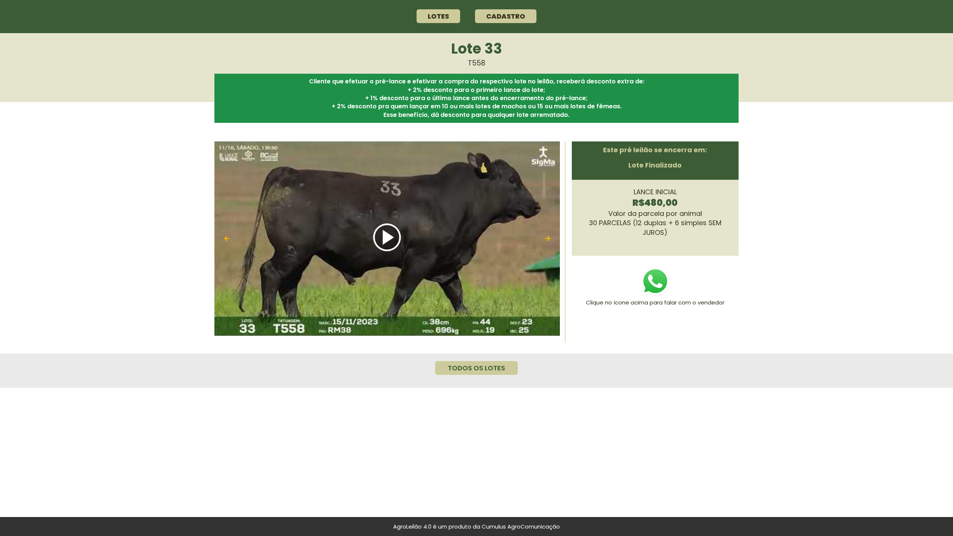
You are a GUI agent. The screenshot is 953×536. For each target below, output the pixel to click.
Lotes (438, 16)
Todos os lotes (476, 368)
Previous (227, 238)
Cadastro (505, 16)
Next (547, 238)
